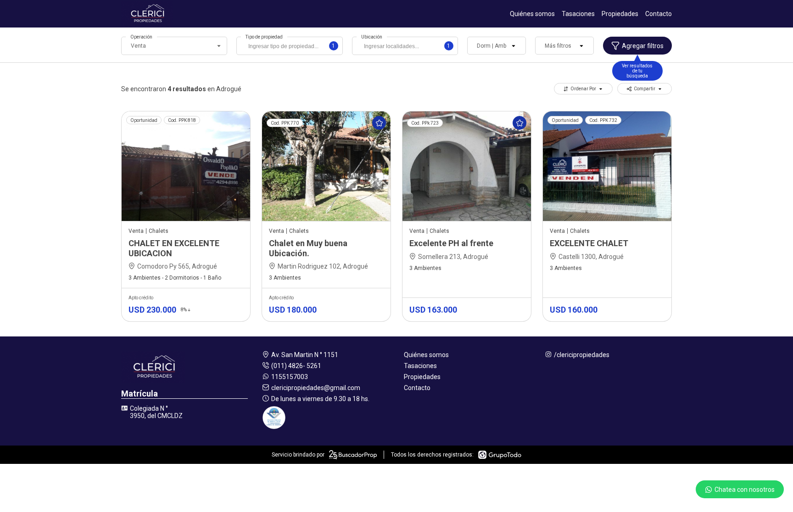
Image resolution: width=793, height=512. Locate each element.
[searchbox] (291, 47)
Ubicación (371, 36)
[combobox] (289, 46)
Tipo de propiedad (264, 36)
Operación (141, 36)
